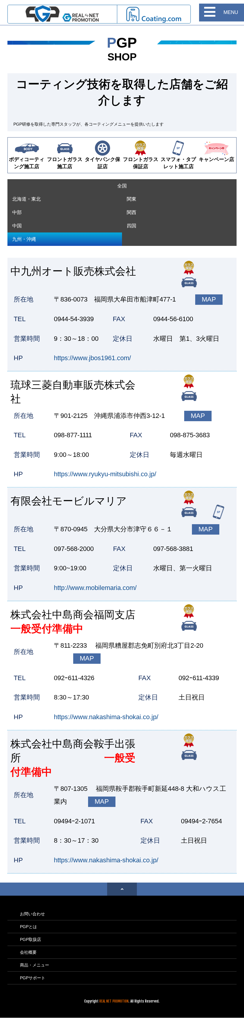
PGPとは (28, 926)
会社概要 (28, 952)
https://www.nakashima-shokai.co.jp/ (106, 717)
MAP (209, 299)
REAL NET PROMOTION (114, 1001)
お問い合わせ (32, 913)
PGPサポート (32, 977)
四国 (131, 225)
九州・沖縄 (24, 239)
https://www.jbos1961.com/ (92, 358)
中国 (17, 225)
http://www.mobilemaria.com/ (95, 587)
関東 (131, 199)
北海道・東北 (26, 199)
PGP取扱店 (30, 939)
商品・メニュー (34, 965)
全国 (122, 185)
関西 (131, 212)
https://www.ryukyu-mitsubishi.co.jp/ (105, 474)
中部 (17, 212)
